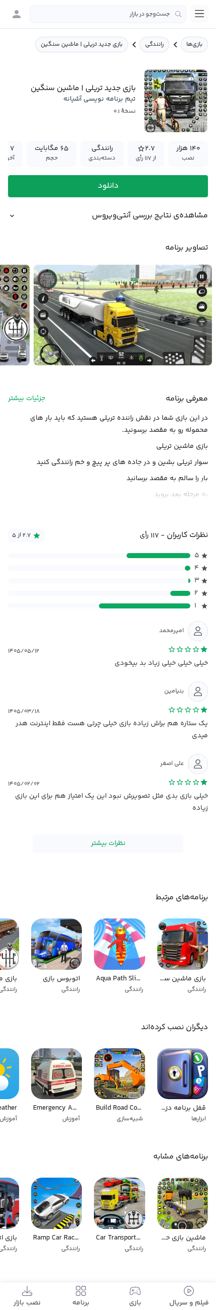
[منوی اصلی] (199, 14)
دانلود (108, 186)
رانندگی (154, 44)
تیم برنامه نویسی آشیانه (99, 99)
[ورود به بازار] (17, 14)
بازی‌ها (194, 44)
